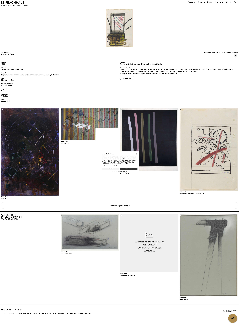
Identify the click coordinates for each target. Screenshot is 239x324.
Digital (4, 5)
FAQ (75, 313)
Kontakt (3, 313)
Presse (20, 313)
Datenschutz (27, 313)
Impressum (35, 313)
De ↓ (236, 2)
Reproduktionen (12, 313)
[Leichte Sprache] (230, 2)
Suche (18, 5)
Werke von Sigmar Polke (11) (119, 205)
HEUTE (233, 318)
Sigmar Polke (9, 54)
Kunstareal (70, 313)
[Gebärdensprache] (227, 2)
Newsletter (53, 313)
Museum (218, 2)
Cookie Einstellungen (84, 313)
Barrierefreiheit (43, 313)
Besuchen (201, 2)
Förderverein (61, 313)
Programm (191, 2)
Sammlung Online (11, 5)
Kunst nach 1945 (127, 78)
